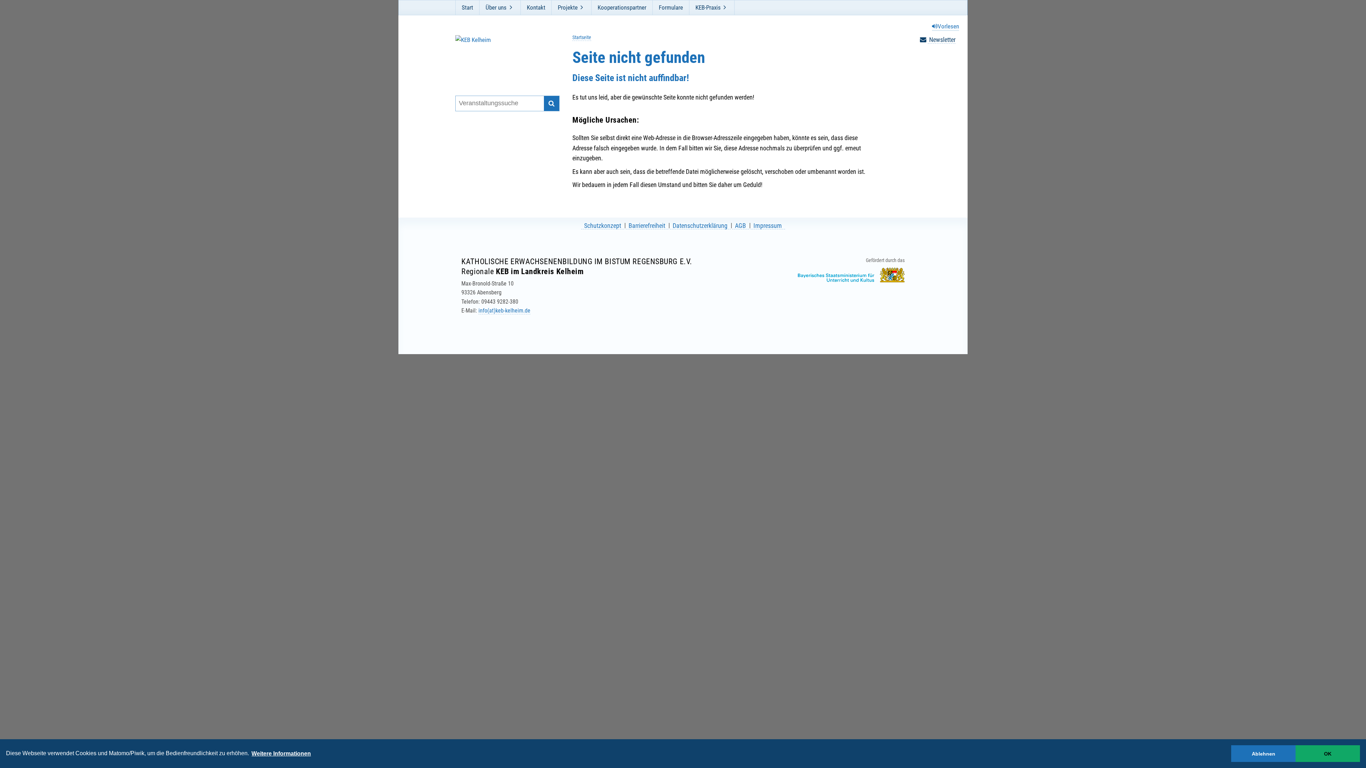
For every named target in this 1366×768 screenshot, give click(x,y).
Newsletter (941, 39)
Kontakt (536, 7)
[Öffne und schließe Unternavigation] (510, 7)
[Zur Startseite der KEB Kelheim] (502, 56)
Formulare (671, 7)
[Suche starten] (551, 103)
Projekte (568, 7)
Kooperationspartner (622, 7)
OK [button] (1327, 754)
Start (467, 7)
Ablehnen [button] (1263, 754)
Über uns (496, 7)
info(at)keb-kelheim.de (504, 310)
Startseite (581, 37)
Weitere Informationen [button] (281, 754)
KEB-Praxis (708, 7)
